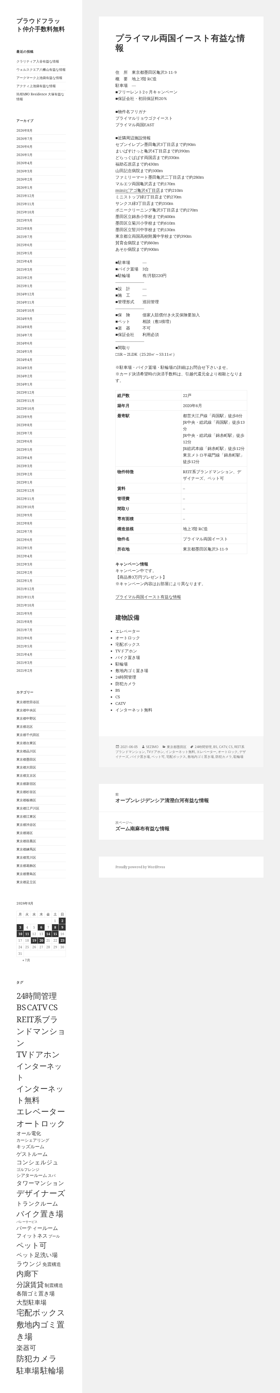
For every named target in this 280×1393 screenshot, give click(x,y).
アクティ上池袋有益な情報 (36, 86)
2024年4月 (24, 359)
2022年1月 (24, 580)
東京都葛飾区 (26, 865)
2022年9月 (24, 515)
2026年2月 (24, 179)
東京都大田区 (26, 767)
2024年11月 (25, 302)
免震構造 (51, 1264)
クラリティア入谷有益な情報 (37, 61)
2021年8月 (24, 621)
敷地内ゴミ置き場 (201, 756)
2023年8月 (24, 425)
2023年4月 (24, 457)
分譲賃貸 (30, 1284)
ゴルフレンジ (27, 1169)
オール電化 (28, 1133)
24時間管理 (36, 995)
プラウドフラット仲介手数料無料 (40, 24)
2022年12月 (25, 490)
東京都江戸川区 (27, 808)
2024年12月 (25, 294)
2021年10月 (25, 605)
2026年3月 (24, 171)
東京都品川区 (26, 751)
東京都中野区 (26, 718)
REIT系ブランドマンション (41, 1031)
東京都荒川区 (26, 857)
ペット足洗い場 (37, 1255)
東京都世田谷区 (27, 702)
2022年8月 (24, 523)
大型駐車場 (31, 1302)
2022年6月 (24, 539)
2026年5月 (24, 154)
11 (27, 934)
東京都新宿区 (26, 783)
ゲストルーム (32, 1154)
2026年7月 (24, 138)
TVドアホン (38, 1054)
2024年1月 (24, 384)
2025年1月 (24, 286)
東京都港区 (24, 833)
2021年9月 (24, 613)
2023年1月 (24, 482)
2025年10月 (25, 212)
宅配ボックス (40, 1312)
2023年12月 (25, 392)
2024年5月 (24, 351)
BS (21, 1007)
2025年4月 (24, 261)
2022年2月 (24, 572)
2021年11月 (25, 597)
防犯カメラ (36, 1358)
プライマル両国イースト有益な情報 (148, 596)
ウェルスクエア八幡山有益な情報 (41, 69)
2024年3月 (24, 368)
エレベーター (40, 1111)
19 (34, 940)
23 (62, 940)
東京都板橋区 (26, 800)
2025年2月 (24, 277)
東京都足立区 (26, 882)
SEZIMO (152, 746)
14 (48, 934)
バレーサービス (26, 1222)
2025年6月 (24, 245)
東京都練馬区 (26, 849)
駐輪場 (52, 1370)
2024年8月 (24, 327)
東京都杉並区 (26, 792)
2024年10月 (25, 310)
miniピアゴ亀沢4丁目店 (137, 190)
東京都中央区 (26, 710)
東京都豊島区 (26, 873)
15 (55, 934)
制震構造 (54, 1285)
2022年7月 (24, 531)
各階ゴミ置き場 (35, 1293)
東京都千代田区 (27, 734)
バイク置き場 (39, 1213)
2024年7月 (24, 335)
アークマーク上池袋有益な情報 (39, 77)
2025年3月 (24, 269)
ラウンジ (29, 1263)
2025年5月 (24, 253)
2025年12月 (25, 195)
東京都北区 (24, 726)
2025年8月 (24, 228)
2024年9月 (24, 318)
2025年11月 (25, 204)
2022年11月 (25, 498)
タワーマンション (40, 1183)
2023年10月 (25, 408)
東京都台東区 (26, 743)
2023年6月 (24, 441)
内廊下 (27, 1274)
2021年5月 (24, 646)
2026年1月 (24, 187)
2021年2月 (24, 670)
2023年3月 (24, 466)
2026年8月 (24, 130)
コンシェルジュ (37, 1162)
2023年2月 (24, 474)
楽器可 (26, 1347)
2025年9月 (24, 220)
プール (54, 1236)
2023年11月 (25, 400)
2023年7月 (24, 433)
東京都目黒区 (26, 841)
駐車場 (27, 1370)
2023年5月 (24, 449)
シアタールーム (31, 1175)
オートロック (40, 1123)
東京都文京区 (26, 775)
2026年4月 (24, 163)
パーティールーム (37, 1227)
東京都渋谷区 (26, 824)
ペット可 (31, 1245)
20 (41, 940)
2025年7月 (24, 236)
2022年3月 (24, 564)
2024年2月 (24, 376)
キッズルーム (30, 1146)
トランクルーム (37, 1203)
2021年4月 (24, 654)
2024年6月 (24, 343)
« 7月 (26, 960)
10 (20, 934)
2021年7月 (24, 630)
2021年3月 (24, 662)
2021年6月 (24, 638)
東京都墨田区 (26, 759)
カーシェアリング (32, 1140)
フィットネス (32, 1235)
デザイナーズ (40, 1193)
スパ (52, 1175)
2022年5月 (24, 548)
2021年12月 (25, 589)
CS (53, 1007)
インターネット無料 (180, 751)
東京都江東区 (26, 816)
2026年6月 (24, 146)
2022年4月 (24, 556)
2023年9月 (24, 416)
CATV (37, 1007)
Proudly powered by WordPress (140, 867)
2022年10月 (25, 507)
